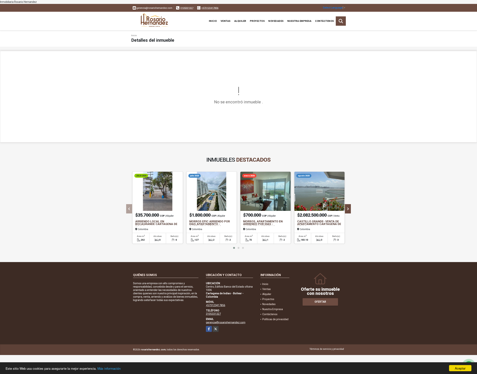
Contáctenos (324, 21)
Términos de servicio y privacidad (326, 349)
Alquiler (240, 21)
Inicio (213, 21)
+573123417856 (209, 8)
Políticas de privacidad (275, 319)
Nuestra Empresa (299, 21)
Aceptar (460, 368)
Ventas (225, 21)
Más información (109, 368)
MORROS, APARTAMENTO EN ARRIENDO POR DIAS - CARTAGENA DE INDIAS (263, 224)
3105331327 (186, 8)
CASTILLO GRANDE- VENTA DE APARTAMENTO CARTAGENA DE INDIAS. (319, 224)
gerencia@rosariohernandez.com (225, 322)
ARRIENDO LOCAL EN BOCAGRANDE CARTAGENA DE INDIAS (156, 224)
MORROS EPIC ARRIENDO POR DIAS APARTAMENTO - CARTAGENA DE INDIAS (209, 224)
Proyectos (257, 21)
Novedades (276, 21)
